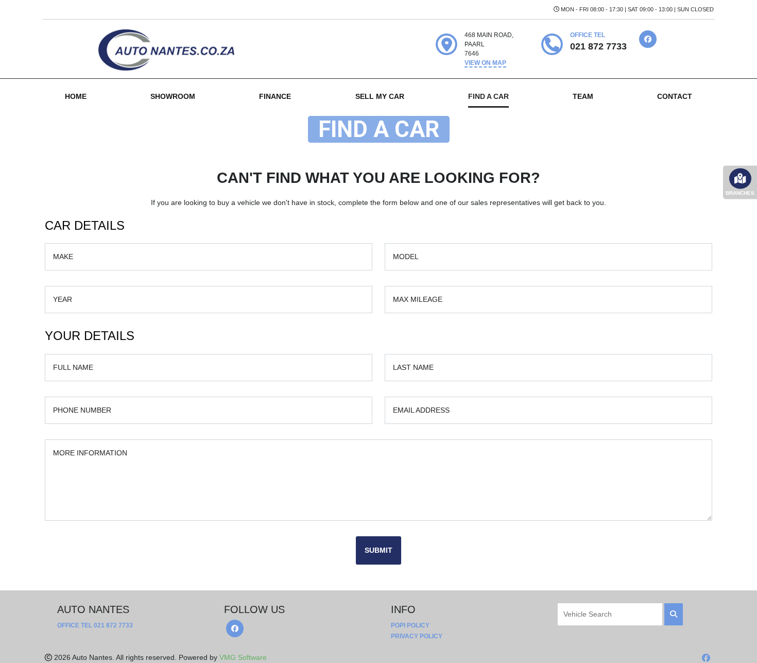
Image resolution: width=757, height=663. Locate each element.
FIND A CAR (488, 96)
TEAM (583, 96)
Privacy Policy (416, 636)
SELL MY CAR (379, 96)
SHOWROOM (172, 96)
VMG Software (243, 657)
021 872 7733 (113, 625)
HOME (76, 96)
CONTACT (674, 96)
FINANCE (275, 96)
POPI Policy (410, 625)
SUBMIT (378, 550)
